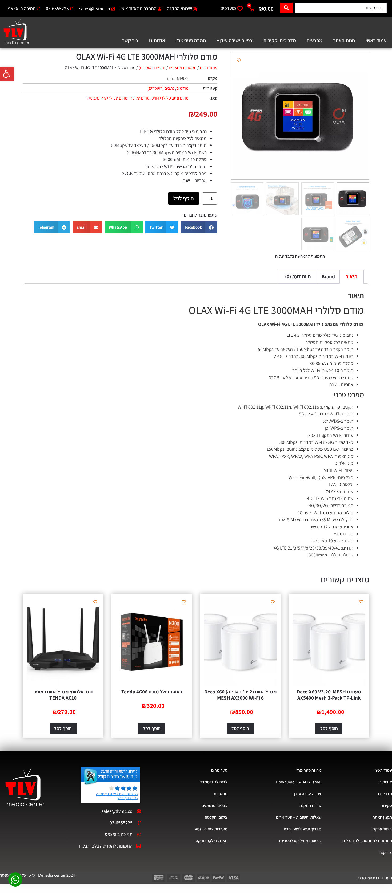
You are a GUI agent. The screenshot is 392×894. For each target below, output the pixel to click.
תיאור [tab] (351, 276)
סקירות (386, 805)
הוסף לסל (183, 198)
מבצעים (314, 40)
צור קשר (130, 40)
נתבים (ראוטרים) (152, 67)
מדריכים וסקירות (279, 40)
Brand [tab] (328, 276)
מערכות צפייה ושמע (211, 829)
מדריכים (385, 794)
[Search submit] (286, 8)
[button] (7, 74)
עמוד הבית (208, 67)
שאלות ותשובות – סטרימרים (298, 817)
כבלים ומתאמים (214, 805)
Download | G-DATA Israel (298, 782)
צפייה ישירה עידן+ (235, 40)
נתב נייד (93, 98)
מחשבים (220, 794)
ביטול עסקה (382, 829)
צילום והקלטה (216, 817)
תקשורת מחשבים (183, 67)
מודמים (182, 88)
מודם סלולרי (139, 98)
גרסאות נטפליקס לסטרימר (299, 841)
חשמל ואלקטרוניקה (211, 841)
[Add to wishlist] (239, 60)
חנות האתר (344, 40)
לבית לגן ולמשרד (213, 782)
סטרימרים (219, 770)
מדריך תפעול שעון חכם (302, 829)
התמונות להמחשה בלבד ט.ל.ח (367, 841)
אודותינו (157, 40)
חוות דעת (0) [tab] (298, 276)
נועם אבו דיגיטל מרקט (374, 878)
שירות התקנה (310, 805)
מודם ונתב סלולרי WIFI (170, 98)
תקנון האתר (382, 817)
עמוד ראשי (376, 40)
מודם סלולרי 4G (114, 98)
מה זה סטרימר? (191, 40)
